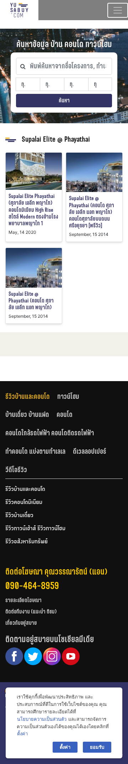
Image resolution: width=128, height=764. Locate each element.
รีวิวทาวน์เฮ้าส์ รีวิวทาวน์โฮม (35, 529)
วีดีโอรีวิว (16, 470)
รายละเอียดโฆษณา (23, 600)
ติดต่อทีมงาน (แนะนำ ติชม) (31, 611)
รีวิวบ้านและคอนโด (27, 396)
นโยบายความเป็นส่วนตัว (41, 719)
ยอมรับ (97, 747)
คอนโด (65, 414)
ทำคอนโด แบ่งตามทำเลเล (35, 451)
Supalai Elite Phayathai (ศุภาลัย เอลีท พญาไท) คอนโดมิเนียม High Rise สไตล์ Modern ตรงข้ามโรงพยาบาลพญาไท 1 (33, 209)
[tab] (31, 396)
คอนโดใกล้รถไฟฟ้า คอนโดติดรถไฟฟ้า (49, 433)
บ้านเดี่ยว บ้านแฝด (27, 414)
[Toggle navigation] (117, 10)
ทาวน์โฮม (68, 396)
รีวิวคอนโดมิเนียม (23, 502)
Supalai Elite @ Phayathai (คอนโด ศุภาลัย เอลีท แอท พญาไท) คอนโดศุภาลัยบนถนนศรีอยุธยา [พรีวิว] (91, 212)
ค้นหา (64, 100)
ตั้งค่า (22, 733)
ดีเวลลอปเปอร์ (89, 451)
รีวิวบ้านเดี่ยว (19, 516)
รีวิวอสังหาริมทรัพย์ (26, 542)
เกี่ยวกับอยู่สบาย (21, 623)
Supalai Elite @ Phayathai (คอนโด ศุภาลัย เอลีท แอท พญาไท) (31, 300)
